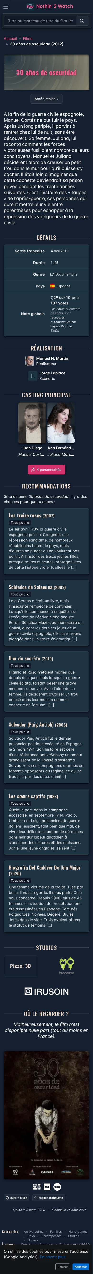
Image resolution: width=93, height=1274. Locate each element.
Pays (31, 1236)
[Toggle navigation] (6, 7)
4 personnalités (49, 469)
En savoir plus (52, 1256)
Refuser (62, 1267)
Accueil (10, 38)
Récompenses (51, 1236)
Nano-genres (78, 1231)
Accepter (81, 1267)
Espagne (63, 286)
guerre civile (18, 1198)
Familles (56, 1231)
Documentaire (67, 274)
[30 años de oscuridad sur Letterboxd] (57, 1186)
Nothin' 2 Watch (54, 6)
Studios (73, 1236)
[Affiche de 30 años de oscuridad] (46, 1115)
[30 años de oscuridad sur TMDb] (37, 1186)
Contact (27, 1244)
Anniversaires (33, 1231)
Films (27, 38)
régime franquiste (51, 1198)
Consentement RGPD (75, 1244)
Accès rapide (45, 99)
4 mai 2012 (59, 251)
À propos (46, 1244)
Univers (33, 1240)
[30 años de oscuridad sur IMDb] (47, 1186)
